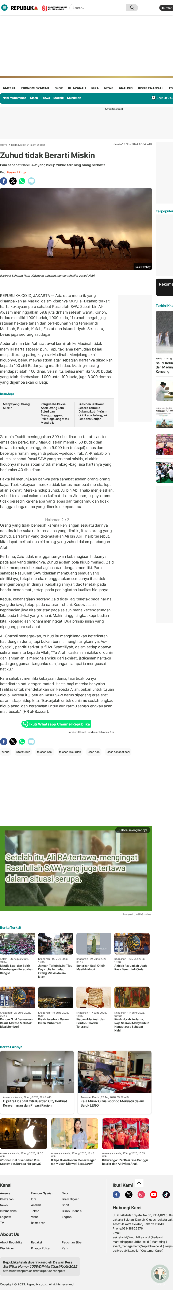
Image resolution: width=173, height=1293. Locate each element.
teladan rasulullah (70, 752)
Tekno (35, 1211)
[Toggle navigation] (4, 7)
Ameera (5, 1193)
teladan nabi (44, 752)
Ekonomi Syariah (35, 88)
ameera (9, 88)
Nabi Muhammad (15, 98)
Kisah (34, 98)
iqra (95, 88)
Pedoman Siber (72, 1242)
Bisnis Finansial (150, 88)
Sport (65, 1205)
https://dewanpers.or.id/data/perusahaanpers (34, 1271)
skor (58, 88)
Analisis (36, 1205)
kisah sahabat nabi (118, 752)
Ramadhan (38, 1222)
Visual (35, 1217)
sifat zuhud (23, 752)
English (67, 1217)
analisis (125, 88)
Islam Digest (18, 144)
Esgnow (5, 1217)
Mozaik (58, 98)
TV (2, 1222)
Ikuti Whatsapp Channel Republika (59, 724)
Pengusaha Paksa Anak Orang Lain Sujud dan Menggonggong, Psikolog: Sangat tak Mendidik (55, 413)
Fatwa (46, 98)
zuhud (5, 752)
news (108, 88)
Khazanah (6, 1199)
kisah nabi (94, 752)
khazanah (77, 88)
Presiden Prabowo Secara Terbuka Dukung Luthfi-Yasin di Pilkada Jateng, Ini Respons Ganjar (92, 411)
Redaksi (36, 1242)
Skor (65, 1193)
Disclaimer (7, 1248)
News (4, 1205)
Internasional (8, 1211)
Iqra (33, 1199)
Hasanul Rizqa (16, 172)
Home (4, 144)
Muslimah (74, 98)
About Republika (11, 1242)
